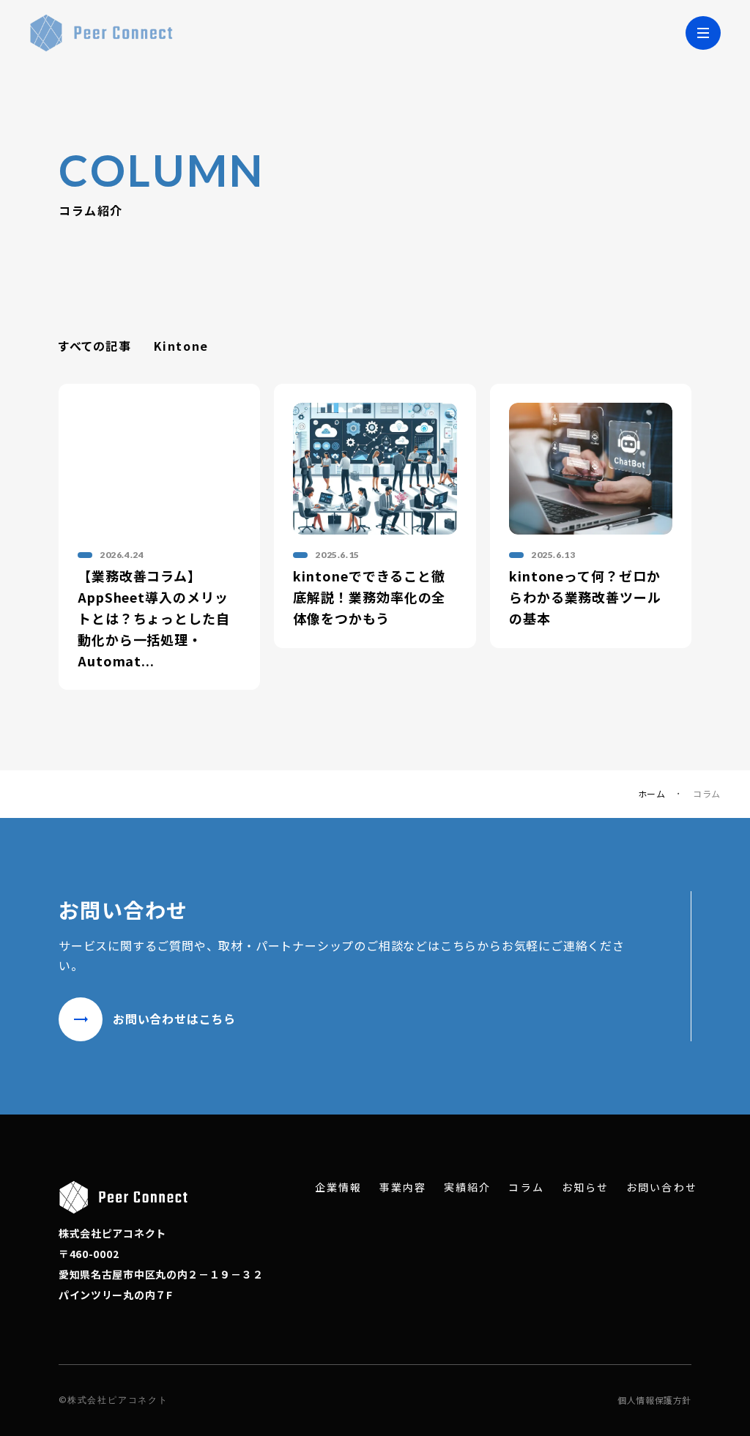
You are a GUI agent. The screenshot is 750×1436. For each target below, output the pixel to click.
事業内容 (402, 1187)
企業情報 (338, 1187)
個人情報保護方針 (654, 1400)
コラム (525, 1187)
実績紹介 (467, 1187)
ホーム (652, 794)
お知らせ (585, 1187)
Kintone (181, 346)
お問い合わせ (661, 1187)
